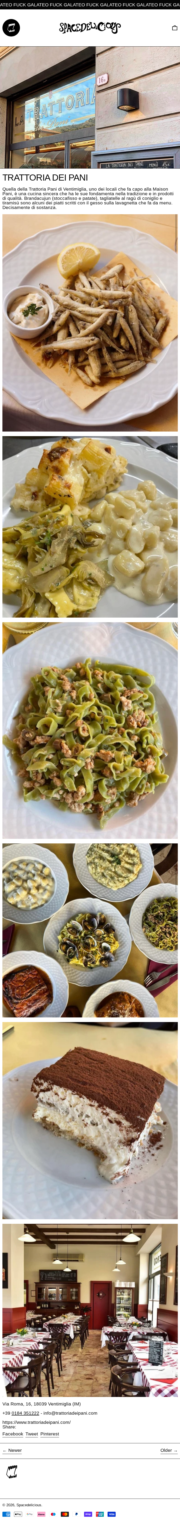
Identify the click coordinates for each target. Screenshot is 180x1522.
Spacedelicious (28, 1505)
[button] (175, 28)
